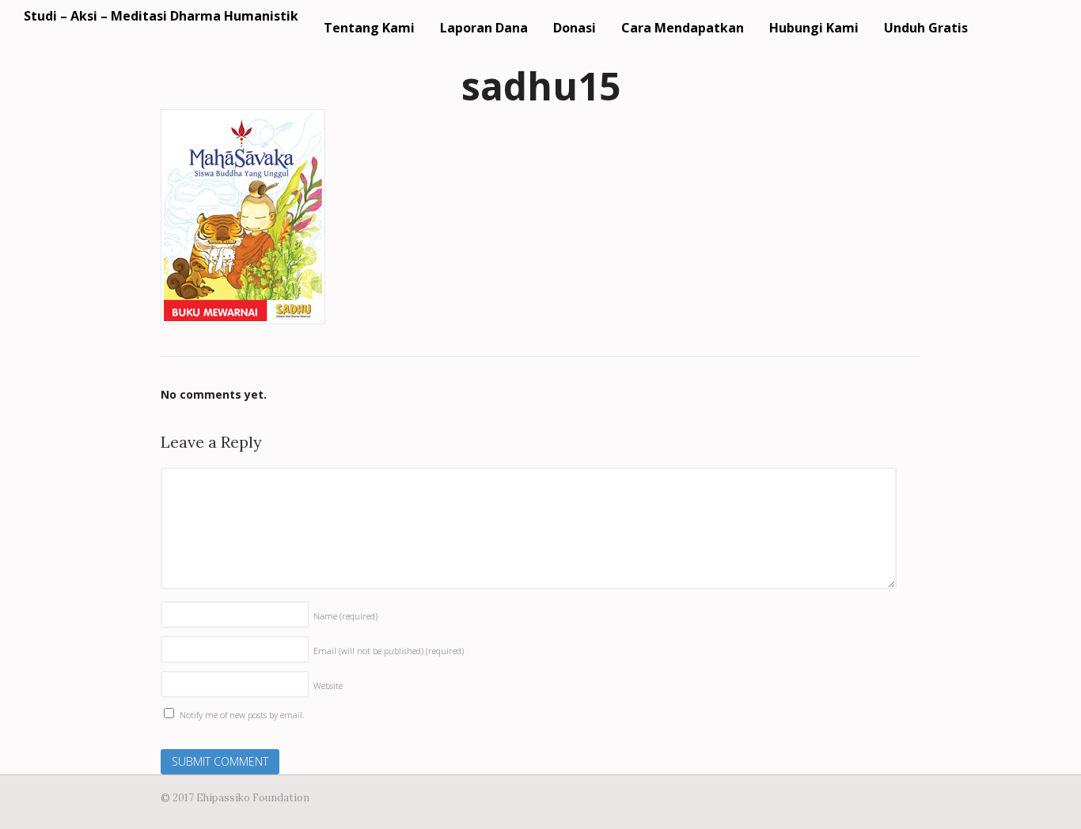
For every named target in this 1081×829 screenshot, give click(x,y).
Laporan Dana (484, 27)
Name (345, 616)
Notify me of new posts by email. (242, 715)
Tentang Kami (369, 27)
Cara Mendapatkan (682, 27)
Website (328, 685)
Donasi (574, 27)
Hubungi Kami (814, 27)
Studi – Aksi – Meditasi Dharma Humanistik (161, 16)
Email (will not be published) (388, 651)
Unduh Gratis (926, 27)
